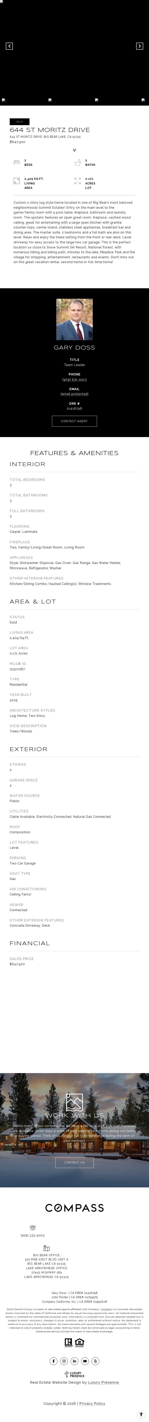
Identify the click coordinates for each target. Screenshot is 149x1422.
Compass (106, 1309)
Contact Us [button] (74, 1162)
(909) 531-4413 (74, 379)
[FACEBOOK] (53, 1361)
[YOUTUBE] (85, 1361)
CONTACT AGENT (74, 421)
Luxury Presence (103, 1382)
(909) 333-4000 (33, 1235)
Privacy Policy (92, 1403)
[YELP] (95, 1361)
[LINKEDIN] (74, 1361)
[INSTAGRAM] (64, 1361)
